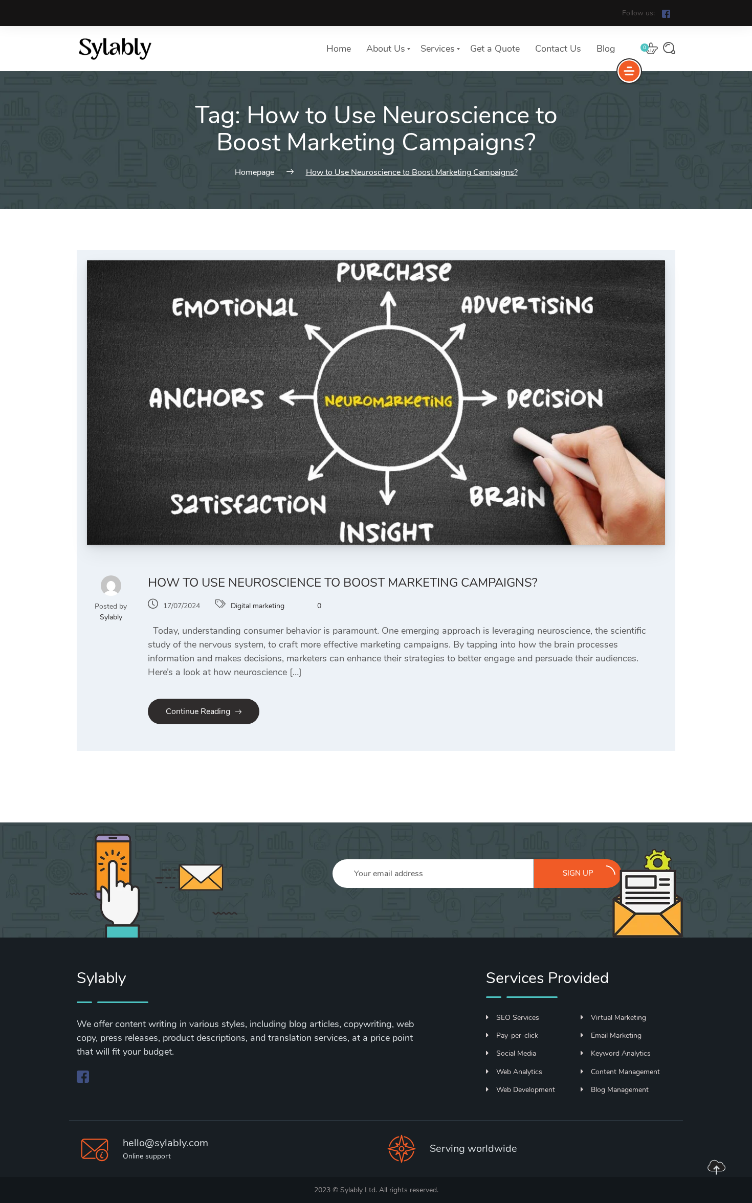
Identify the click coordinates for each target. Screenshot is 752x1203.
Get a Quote (495, 48)
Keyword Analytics (621, 1053)
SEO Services (517, 1017)
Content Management (625, 1072)
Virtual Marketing (618, 1017)
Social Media (516, 1053)
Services (438, 48)
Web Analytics (519, 1072)
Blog (605, 48)
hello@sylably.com (165, 1143)
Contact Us (558, 48)
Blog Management (620, 1090)
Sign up (578, 873)
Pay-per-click (517, 1035)
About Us (385, 48)
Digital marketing (257, 606)
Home (338, 48)
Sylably (111, 617)
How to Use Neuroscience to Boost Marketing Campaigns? (343, 582)
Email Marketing (616, 1035)
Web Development (525, 1090)
